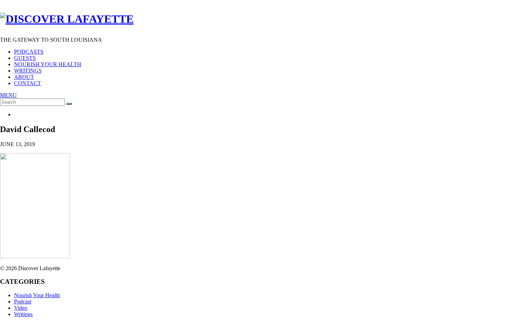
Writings (28, 71)
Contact (27, 83)
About (24, 77)
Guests (25, 58)
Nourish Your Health (47, 64)
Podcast (22, 302)
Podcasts (28, 52)
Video (20, 308)
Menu (8, 95)
